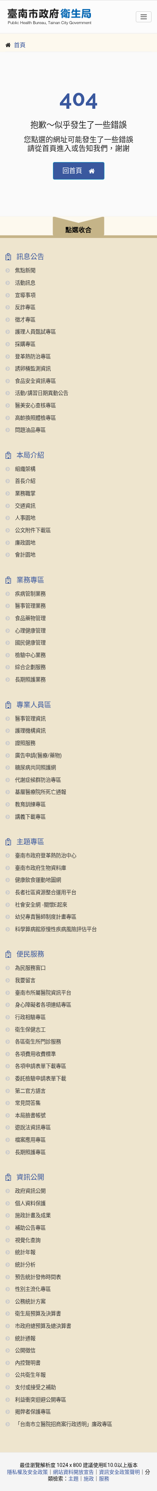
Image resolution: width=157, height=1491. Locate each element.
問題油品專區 (30, 430)
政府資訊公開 (30, 1191)
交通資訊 (24, 506)
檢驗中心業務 (30, 655)
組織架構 (24, 469)
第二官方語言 (30, 1091)
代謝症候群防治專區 (37, 780)
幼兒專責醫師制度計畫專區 (45, 917)
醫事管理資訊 (30, 719)
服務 (104, 1479)
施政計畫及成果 (32, 1216)
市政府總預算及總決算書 (42, 1326)
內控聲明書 (27, 1363)
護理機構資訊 (30, 731)
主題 (73, 1479)
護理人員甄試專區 (35, 332)
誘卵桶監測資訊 (32, 369)
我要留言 (24, 980)
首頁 (20, 45)
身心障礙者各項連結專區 (42, 1005)
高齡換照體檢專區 (35, 418)
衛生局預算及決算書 (37, 1314)
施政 (89, 1479)
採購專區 (24, 344)
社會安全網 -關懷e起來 (40, 905)
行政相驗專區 (30, 1017)
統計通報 (24, 1339)
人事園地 (24, 518)
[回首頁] (49, 16)
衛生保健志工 (30, 1030)
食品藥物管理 (30, 618)
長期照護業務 (30, 680)
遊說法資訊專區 (32, 1128)
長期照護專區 (30, 1152)
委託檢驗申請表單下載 (40, 1079)
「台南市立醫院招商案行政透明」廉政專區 (63, 1424)
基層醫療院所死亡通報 (40, 792)
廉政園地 (24, 543)
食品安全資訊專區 (35, 381)
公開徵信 (24, 1351)
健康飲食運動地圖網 (37, 880)
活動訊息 (24, 283)
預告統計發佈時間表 (37, 1277)
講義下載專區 (30, 817)
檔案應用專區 (30, 1140)
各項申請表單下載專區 (40, 1066)
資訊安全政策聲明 (119, 1472)
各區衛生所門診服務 (37, 1042)
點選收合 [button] (78, 230)
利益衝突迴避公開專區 (40, 1400)
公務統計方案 (30, 1302)
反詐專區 (24, 307)
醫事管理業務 (30, 606)
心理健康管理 (30, 631)
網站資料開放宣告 (73, 1472)
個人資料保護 (30, 1203)
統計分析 (24, 1265)
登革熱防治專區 (32, 357)
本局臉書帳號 (30, 1116)
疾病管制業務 (30, 594)
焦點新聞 (24, 271)
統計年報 (24, 1252)
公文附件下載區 (32, 530)
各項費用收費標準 (35, 1054)
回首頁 (72, 170)
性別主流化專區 (32, 1289)
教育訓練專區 (30, 805)
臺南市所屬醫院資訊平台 (42, 993)
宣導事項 (24, 295)
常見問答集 (27, 1103)
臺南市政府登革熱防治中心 (45, 856)
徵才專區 (24, 320)
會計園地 (24, 555)
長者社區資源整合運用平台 (45, 892)
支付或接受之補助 (35, 1387)
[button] (78, 227)
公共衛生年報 (30, 1375)
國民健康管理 (30, 643)
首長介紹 (24, 481)
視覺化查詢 (27, 1240)
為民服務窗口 (30, 968)
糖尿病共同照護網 (35, 768)
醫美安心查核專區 (35, 406)
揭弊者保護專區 (32, 1412)
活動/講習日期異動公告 (41, 393)
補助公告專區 (30, 1228)
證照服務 (24, 743)
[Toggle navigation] (144, 16)
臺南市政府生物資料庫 (40, 868)
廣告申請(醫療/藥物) (38, 756)
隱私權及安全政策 (27, 1472)
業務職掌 (24, 494)
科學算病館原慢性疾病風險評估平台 (55, 929)
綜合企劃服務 (30, 667)
